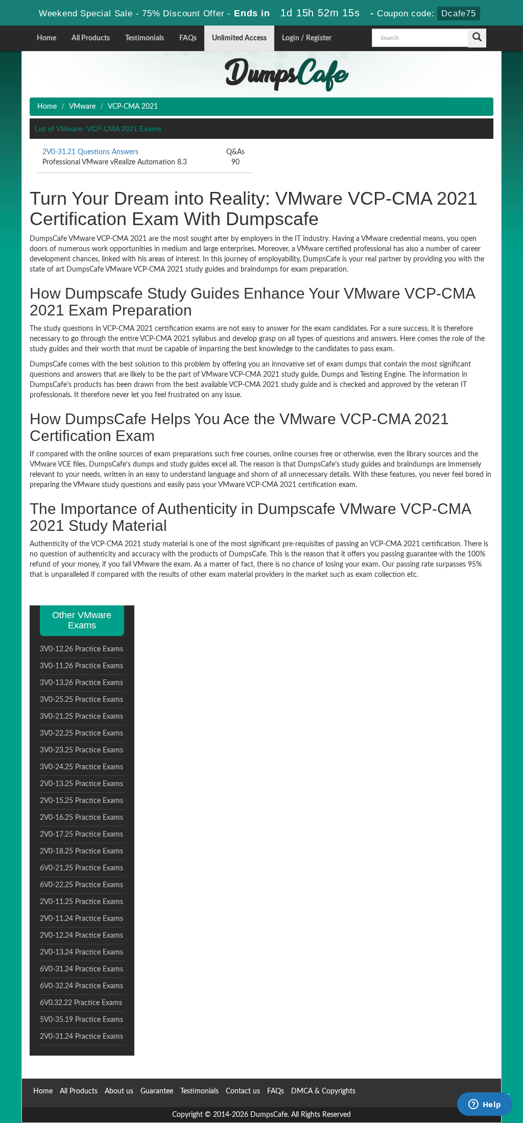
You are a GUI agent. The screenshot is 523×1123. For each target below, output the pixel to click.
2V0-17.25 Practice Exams (81, 834)
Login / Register (306, 38)
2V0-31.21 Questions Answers (90, 152)
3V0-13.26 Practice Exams (81, 683)
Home (46, 38)
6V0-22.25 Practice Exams (81, 885)
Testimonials (144, 38)
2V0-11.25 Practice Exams (81, 902)
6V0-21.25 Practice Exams (81, 868)
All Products (91, 38)
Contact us (243, 1091)
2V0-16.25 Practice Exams (81, 817)
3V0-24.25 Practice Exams (81, 767)
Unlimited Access (239, 38)
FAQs (188, 38)
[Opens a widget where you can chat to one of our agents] (485, 1105)
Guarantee (156, 1091)
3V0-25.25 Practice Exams (81, 699)
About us (119, 1091)
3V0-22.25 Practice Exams (81, 733)
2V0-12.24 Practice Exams (81, 935)
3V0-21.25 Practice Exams (81, 716)
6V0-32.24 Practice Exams (81, 986)
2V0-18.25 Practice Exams (81, 851)
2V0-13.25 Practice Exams (81, 784)
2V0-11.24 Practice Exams (81, 918)
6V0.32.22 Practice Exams (81, 1003)
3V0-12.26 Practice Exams (81, 649)
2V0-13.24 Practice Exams (81, 952)
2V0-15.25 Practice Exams (81, 800)
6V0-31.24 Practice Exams (81, 969)
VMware (82, 106)
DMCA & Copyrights (323, 1091)
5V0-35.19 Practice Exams (81, 1019)
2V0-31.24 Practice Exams (81, 1036)
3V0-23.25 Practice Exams (81, 750)
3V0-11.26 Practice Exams (81, 666)
